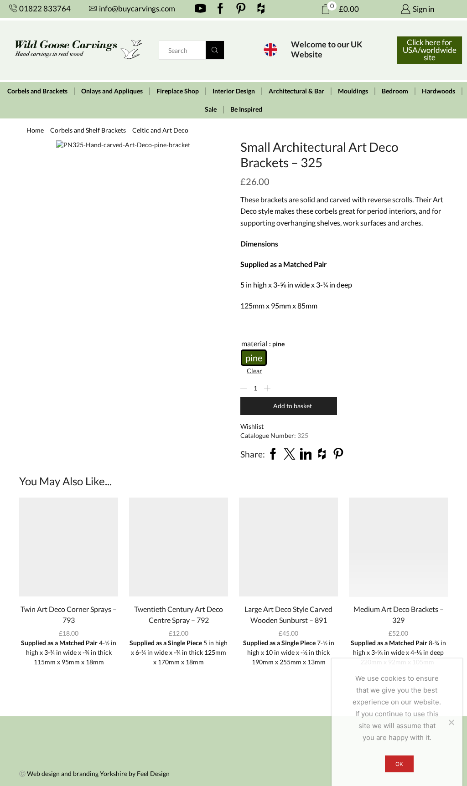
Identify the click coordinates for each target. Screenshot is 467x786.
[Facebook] (220, 9)
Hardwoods (438, 91)
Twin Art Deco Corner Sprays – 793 (69, 614)
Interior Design (234, 91)
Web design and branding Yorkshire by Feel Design (98, 773)
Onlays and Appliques (112, 91)
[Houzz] (261, 9)
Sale (211, 109)
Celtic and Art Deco (160, 130)
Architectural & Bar (296, 91)
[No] (451, 722)
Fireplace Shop (177, 91)
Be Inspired (246, 109)
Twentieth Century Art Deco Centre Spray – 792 (178, 614)
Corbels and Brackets (37, 91)
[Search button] (215, 50)
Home (35, 130)
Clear (254, 371)
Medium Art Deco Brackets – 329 (398, 614)
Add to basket (292, 406)
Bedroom (395, 91)
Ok (399, 763)
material (254, 343)
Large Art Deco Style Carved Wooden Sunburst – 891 (288, 614)
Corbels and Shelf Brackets (88, 130)
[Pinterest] (241, 9)
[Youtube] (200, 9)
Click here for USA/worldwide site (430, 49)
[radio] (253, 358)
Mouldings (353, 91)
